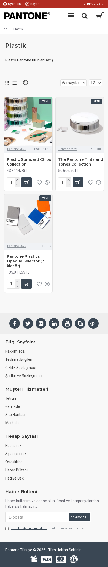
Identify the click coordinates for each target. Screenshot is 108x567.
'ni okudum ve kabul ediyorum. (51, 528)
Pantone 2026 (16, 149)
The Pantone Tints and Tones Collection (80, 162)
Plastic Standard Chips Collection (29, 162)
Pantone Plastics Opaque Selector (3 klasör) (25, 261)
